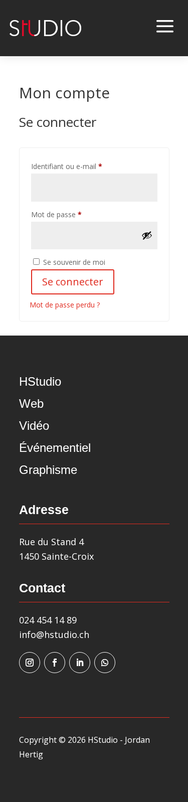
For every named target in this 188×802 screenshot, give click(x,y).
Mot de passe (74, 214)
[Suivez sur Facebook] (54, 662)
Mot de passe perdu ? (65, 304)
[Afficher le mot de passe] (146, 235)
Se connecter (72, 281)
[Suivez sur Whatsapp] (104, 662)
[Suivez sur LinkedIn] (79, 662)
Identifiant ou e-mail (84, 166)
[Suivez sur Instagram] (29, 662)
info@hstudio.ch (54, 634)
